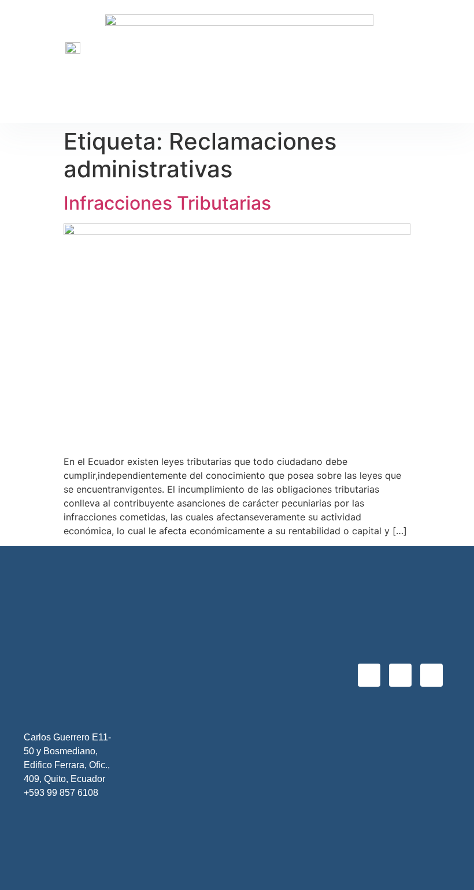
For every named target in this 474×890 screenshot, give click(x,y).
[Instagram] (400, 675)
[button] (407, 63)
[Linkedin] (431, 675)
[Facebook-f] (369, 675)
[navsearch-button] (450, 63)
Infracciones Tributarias (167, 203)
